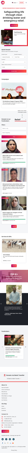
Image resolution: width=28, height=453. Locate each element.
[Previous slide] (1, 304)
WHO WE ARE (14, 25)
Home (3, 406)
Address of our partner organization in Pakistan (12, 423)
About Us (4, 385)
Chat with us (5, 431)
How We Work (5, 393)
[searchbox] (6, 128)
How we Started (5, 387)
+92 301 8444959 (7, 427)
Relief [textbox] (17, 119)
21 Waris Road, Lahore (9, 425)
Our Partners (4, 400)
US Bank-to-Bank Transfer (13, 378)
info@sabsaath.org (8, 420)
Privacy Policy (14, 450)
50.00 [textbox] (3, 67)
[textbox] (14, 2)
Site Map (4, 403)
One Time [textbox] (17, 57)
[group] (14, 347)
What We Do (4, 391)
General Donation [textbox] (6, 57)
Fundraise (4, 410)
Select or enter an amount (7, 64)
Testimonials (4, 398)
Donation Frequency (18, 54)
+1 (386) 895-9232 (8, 418)
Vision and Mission (6, 389)
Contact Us (5, 414)
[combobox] (15, 2)
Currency (4, 59)
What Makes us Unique (7, 395)
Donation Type (4, 54)
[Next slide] (27, 304)
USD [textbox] (3, 62)
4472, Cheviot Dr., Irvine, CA (10, 416)
